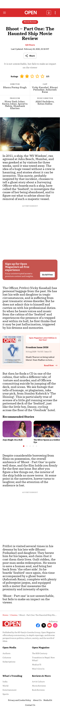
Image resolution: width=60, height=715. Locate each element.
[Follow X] (43, 625)
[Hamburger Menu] (4, 13)
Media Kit (47, 700)
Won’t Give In (38, 668)
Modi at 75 (36, 664)
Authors (6, 653)
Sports (5, 694)
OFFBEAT (49, 12)
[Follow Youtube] (49, 625)
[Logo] (30, 12)
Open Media (9, 647)
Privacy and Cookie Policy (19, 700)
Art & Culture (38, 681)
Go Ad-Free (47, 274)
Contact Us (30, 704)
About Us (37, 700)
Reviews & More (41, 675)
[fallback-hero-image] (17, 429)
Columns (7, 657)
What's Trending (12, 675)
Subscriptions (9, 661)
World (5, 685)
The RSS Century (39, 653)
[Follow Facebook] (38, 625)
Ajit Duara (30, 44)
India (5, 681)
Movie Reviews (39, 685)
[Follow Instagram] (55, 625)
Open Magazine (40, 647)
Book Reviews (38, 689)
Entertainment (9, 689)
